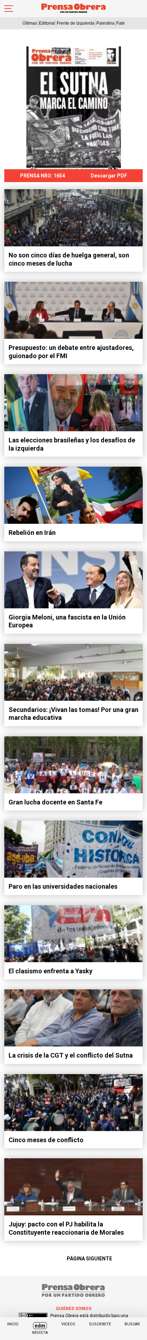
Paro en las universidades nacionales (63, 886)
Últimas (29, 23)
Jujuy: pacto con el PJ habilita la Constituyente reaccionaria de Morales (66, 1228)
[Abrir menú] (8, 8)
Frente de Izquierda (76, 23)
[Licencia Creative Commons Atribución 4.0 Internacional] (33, 1316)
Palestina (105, 23)
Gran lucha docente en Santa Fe (55, 802)
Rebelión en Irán (32, 532)
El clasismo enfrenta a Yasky (50, 971)
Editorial (47, 23)
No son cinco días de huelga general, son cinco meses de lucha (69, 259)
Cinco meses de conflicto (46, 1140)
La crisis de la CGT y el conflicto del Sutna (71, 1055)
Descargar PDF (109, 176)
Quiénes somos (73, 1308)
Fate (120, 23)
